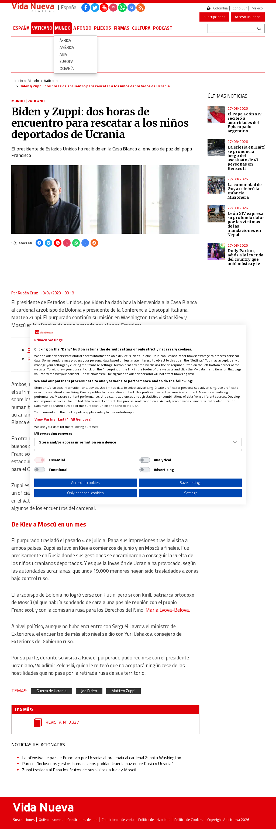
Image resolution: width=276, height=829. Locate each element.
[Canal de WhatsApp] (122, 8)
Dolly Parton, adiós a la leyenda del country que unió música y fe (245, 257)
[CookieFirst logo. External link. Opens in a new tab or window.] (43, 332)
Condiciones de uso (82, 819)
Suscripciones (214, 16)
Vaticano (42, 28)
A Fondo (82, 28)
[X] (48, 243)
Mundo (63, 28)
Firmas (121, 28)
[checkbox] (39, 460)
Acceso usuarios (248, 16)
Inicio (19, 80)
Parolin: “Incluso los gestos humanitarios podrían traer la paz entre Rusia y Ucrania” (97, 763)
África (65, 40)
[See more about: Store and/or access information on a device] (235, 442)
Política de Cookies (188, 819)
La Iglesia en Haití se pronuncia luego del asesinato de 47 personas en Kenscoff (246, 158)
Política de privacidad (154, 819)
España (21, 28)
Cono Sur (240, 8)
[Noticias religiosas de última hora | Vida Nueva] (32, 7)
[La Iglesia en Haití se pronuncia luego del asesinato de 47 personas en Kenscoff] (216, 147)
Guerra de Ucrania (51, 691)
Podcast (162, 28)
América (67, 47)
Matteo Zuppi (123, 691)
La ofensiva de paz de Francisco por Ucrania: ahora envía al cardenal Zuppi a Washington (101, 757)
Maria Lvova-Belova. (168, 610)
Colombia (220, 8)
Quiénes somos (51, 819)
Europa (66, 61)
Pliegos (102, 28)
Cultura (141, 28)
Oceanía (67, 68)
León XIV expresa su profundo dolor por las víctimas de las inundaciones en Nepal (245, 224)
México (257, 8)
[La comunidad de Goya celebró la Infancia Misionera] (216, 185)
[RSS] (94, 243)
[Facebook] (39, 243)
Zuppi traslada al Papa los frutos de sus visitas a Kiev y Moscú (79, 769)
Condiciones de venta (118, 819)
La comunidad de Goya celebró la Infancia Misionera (244, 191)
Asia (63, 54)
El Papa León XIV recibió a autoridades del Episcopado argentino (244, 122)
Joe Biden (89, 691)
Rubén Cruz (28, 293)
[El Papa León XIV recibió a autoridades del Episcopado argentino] (216, 114)
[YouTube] (57, 243)
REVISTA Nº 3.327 (61, 722)
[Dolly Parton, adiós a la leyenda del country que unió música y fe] (216, 251)
